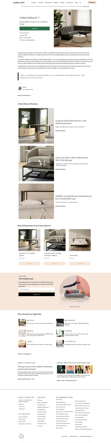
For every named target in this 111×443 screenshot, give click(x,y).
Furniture (40, 2)
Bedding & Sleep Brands (43, 407)
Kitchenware (48, 2)
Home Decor (69, 2)
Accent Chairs (78, 424)
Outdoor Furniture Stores (81, 426)
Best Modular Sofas (60, 402)
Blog (76, 2)
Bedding (56, 2)
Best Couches (59, 428)
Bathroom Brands (41, 414)
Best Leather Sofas (60, 407)
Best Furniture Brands (61, 425)
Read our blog (21, 421)
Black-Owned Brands (42, 402)
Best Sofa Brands (60, 409)
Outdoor (62, 2)
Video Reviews (40, 421)
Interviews (40, 425)
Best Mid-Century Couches (62, 416)
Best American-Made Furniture (63, 404)
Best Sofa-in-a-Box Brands (81, 415)
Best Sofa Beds (78, 422)
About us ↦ (21, 404)
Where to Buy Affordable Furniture (83, 429)
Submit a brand (22, 419)
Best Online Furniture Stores (63, 423)
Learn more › (86, 6)
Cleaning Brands (41, 409)
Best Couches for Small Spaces (82, 403)
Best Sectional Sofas (80, 410)
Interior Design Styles (61, 421)
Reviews (33, 2)
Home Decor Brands (42, 411)
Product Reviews (41, 418)
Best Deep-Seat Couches (62, 418)
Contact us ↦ (21, 406)
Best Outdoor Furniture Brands (82, 412)
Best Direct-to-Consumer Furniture (64, 411)
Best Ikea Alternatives (80, 401)
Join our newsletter (23, 416)
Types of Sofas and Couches (82, 408)
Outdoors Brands (41, 416)
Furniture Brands (41, 404)
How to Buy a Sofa (41, 423)
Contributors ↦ (22, 409)
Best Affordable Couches (62, 414)
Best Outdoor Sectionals (81, 419)
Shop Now (34, 28)
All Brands (39, 400)
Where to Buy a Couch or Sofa (82, 405)
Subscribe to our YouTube (24, 423)
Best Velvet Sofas (79, 417)
